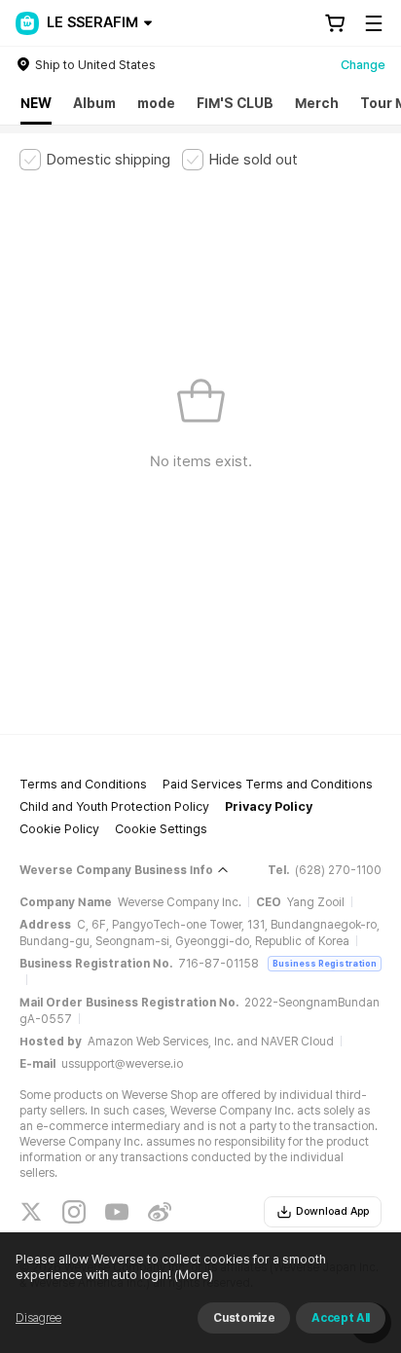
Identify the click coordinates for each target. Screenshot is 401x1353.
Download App (332, 1211)
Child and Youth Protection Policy (114, 806)
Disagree (38, 1318)
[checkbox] (94, 159)
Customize (243, 1318)
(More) (193, 1274)
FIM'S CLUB (235, 103)
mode (156, 103)
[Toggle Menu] (373, 23)
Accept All (340, 1318)
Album (94, 103)
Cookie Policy (59, 829)
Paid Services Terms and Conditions (268, 784)
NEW (36, 103)
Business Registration (325, 963)
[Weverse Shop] (27, 23)
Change (363, 64)
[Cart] (334, 23)
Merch (317, 103)
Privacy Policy (268, 806)
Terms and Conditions (83, 784)
